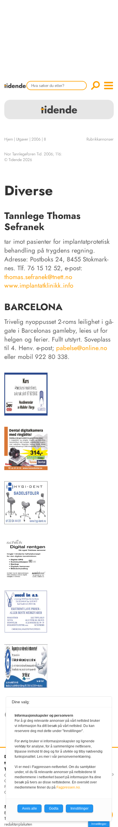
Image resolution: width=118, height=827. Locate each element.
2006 (36, 139)
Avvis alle (29, 808)
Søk (95, 85)
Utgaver (22, 139)
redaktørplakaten (18, 824)
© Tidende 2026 (18, 159)
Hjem (8, 139)
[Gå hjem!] (16, 89)
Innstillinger (98, 823)
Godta (53, 808)
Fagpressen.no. (68, 787)
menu (108, 85)
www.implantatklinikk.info (38, 285)
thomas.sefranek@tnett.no (38, 276)
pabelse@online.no (81, 347)
